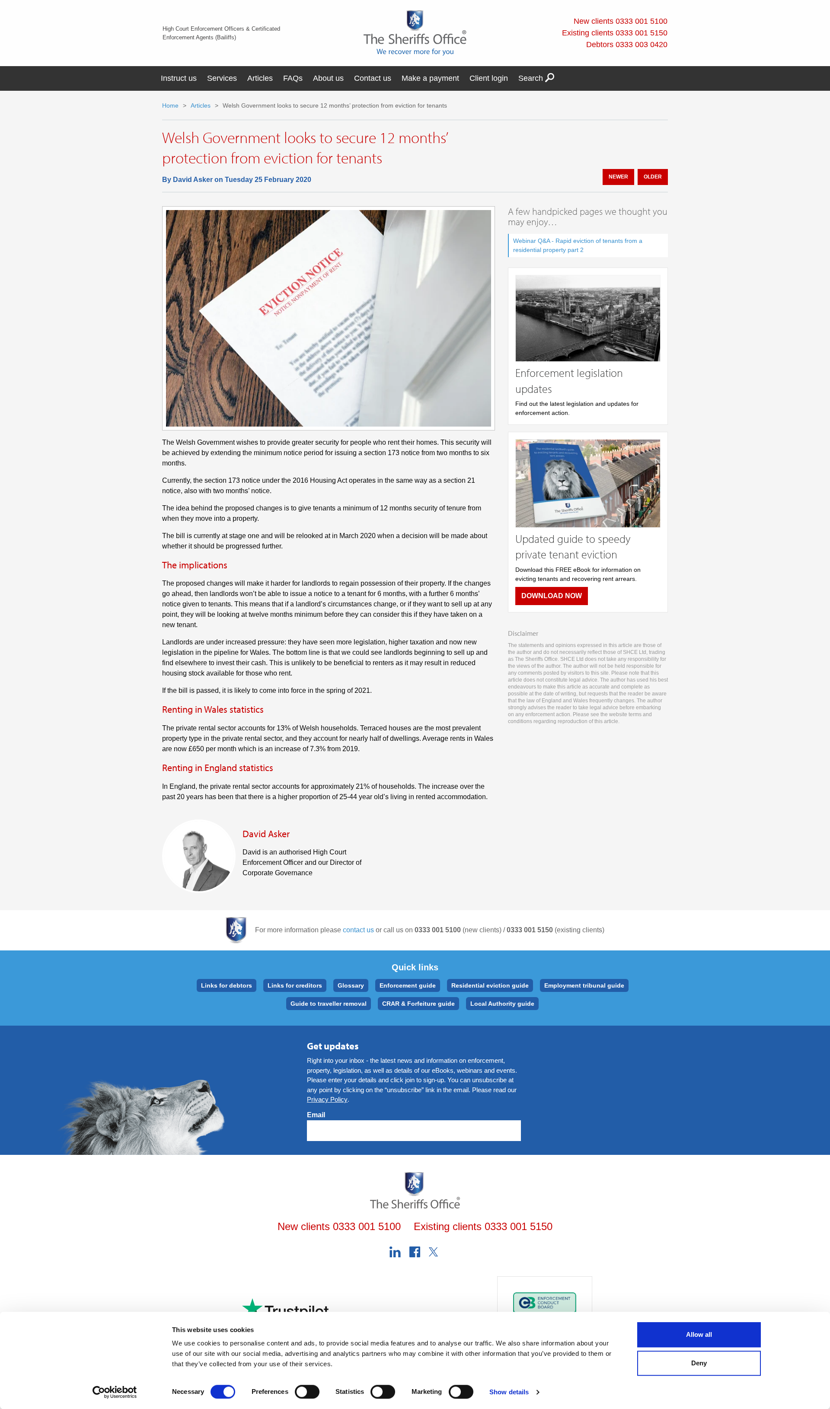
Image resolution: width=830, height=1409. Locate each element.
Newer (618, 177)
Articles (260, 78)
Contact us (372, 78)
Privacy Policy (327, 1099)
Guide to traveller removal (328, 1003)
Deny (699, 1363)
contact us (358, 930)
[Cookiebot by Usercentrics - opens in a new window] (115, 1392)
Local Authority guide (502, 1003)
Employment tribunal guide (584, 985)
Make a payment (430, 78)
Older (653, 177)
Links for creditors (295, 985)
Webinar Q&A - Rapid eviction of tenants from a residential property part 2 (577, 245)
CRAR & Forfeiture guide (418, 1003)
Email (316, 1115)
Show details (509, 1392)
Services (222, 78)
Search (531, 78)
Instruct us (179, 78)
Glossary (351, 985)
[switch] (307, 1392)
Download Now (551, 595)
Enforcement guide (408, 985)
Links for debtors (226, 985)
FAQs (293, 78)
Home (170, 105)
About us (328, 78)
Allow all (699, 1334)
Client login (488, 78)
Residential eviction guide (490, 985)
